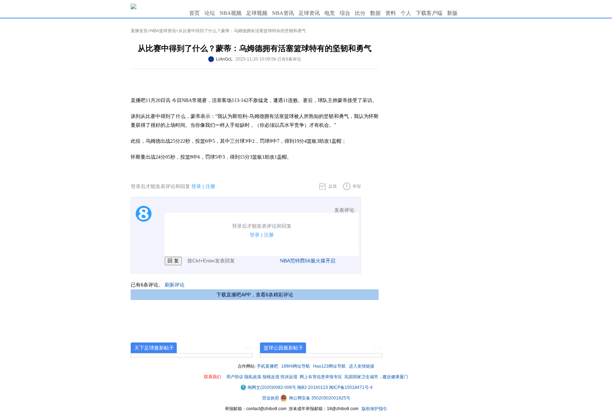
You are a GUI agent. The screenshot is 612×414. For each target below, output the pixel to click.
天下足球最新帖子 (154, 348)
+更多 (247, 348)
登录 (196, 186)
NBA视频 (231, 13)
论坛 (209, 13)
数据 (375, 13)
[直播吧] (133, 6)
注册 (210, 186)
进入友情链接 (361, 366)
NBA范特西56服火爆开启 (307, 260)
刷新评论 (175, 285)
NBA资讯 (283, 13)
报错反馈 (270, 376)
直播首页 (139, 30)
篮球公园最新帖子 (283, 348)
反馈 (332, 186)
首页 (194, 13)
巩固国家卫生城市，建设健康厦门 (376, 376)
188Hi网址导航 (295, 366)
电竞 (329, 13)
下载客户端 (429, 13)
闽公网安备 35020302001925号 (319, 398)
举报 (356, 186)
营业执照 (271, 398)
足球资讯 (309, 13)
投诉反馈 (289, 376)
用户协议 (234, 376)
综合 (345, 13)
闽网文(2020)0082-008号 (272, 387)
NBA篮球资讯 (163, 30)
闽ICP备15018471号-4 (351, 387)
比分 (360, 13)
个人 (406, 13)
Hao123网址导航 (329, 366)
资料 (390, 13)
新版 (452, 13)
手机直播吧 (267, 366)
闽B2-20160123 (312, 387)
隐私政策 (252, 376)
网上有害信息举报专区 (321, 376)
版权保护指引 (374, 408)
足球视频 (256, 13)
